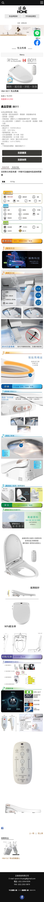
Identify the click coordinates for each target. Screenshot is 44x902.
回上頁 (40, 833)
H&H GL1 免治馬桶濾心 (11, 858)
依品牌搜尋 (13, 16)
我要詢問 (22, 159)
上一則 (31, 833)
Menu (22, 55)
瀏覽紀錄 (24, 23)
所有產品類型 (31, 16)
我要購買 (22, 152)
